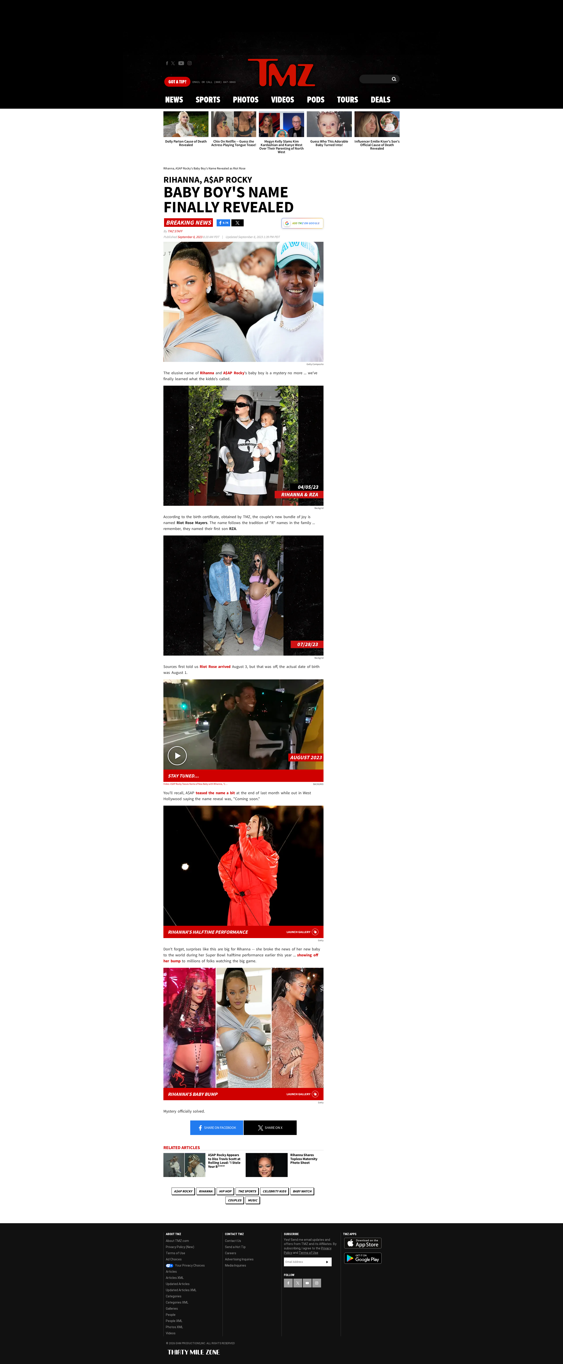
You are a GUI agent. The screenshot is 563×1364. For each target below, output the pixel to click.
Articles (171, 1271)
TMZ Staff (175, 231)
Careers (230, 1253)
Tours (347, 100)
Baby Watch (302, 1191)
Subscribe (327, 1262)
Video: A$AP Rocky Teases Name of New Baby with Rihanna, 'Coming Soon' (195, 783)
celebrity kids (274, 1191)
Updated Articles (178, 1284)
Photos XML (174, 1327)
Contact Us (233, 1241)
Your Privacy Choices (189, 1265)
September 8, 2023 (190, 237)
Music (252, 1200)
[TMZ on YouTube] (307, 1283)
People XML (174, 1321)
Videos (282, 100)
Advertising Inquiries (239, 1259)
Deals (380, 100)
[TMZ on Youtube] (181, 63)
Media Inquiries (235, 1265)
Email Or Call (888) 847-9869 (214, 82)
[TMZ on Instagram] (189, 63)
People (170, 1314)
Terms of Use (175, 1253)
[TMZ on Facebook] (167, 63)
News (174, 100)
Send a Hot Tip (235, 1247)
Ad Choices (174, 1259)
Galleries (172, 1308)
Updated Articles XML (181, 1290)
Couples (234, 1200)
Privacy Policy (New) (180, 1247)
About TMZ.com (177, 1241)
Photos (245, 100)
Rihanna (205, 1191)
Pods (315, 100)
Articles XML (175, 1278)
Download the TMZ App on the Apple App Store (363, 1243)
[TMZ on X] (174, 63)
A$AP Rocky (183, 1191)
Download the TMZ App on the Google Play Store (363, 1258)
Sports (208, 100)
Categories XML (177, 1302)
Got (177, 82)
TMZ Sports (247, 1191)
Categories (173, 1296)
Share (219, 1127)
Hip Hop (225, 1191)
